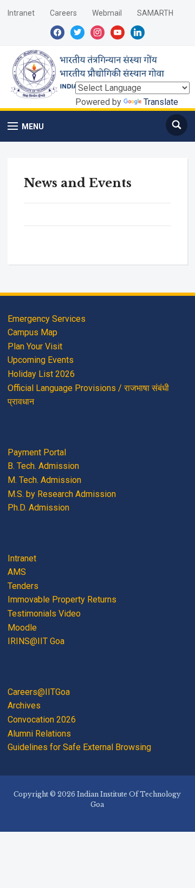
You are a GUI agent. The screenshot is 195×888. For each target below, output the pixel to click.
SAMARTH (155, 13)
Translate (161, 102)
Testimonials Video (44, 613)
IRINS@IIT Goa (36, 641)
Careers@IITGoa (39, 692)
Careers (63, 13)
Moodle (22, 627)
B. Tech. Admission (43, 466)
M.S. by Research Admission (62, 494)
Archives (24, 705)
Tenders (23, 586)
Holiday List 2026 (41, 374)
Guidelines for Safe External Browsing (79, 747)
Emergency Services (47, 319)
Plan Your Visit (35, 346)
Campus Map (32, 332)
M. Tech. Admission (44, 480)
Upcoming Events (41, 360)
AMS (17, 572)
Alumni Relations (39, 733)
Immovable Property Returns (62, 599)
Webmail (107, 13)
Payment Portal (37, 452)
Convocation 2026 (42, 719)
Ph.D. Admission (38, 507)
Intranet (21, 13)
